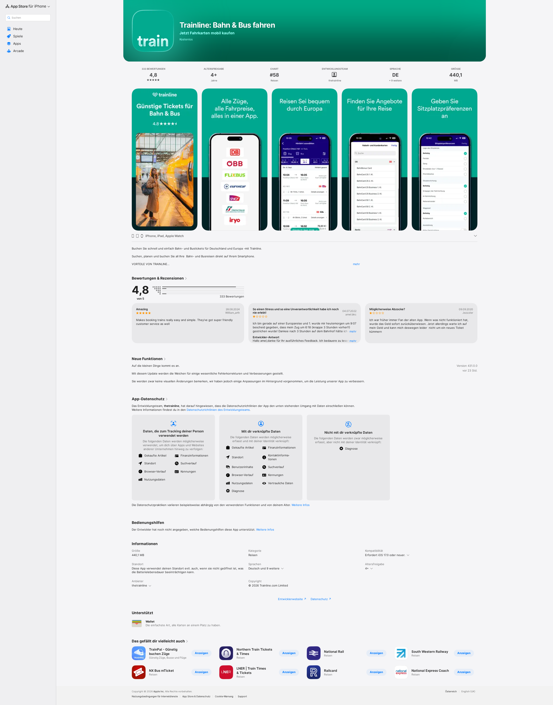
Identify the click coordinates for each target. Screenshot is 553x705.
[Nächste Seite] (482, 159)
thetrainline (139, 585)
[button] (28, 29)
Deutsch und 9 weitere (264, 568)
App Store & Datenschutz (196, 696)
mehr (356, 264)
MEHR (353, 331)
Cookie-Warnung (224, 696)
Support (242, 696)
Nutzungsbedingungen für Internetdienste (155, 696)
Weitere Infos (301, 505)
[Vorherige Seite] (127, 159)
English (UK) (468, 691)
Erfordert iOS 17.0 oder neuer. (385, 555)
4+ (367, 568)
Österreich (451, 691)
